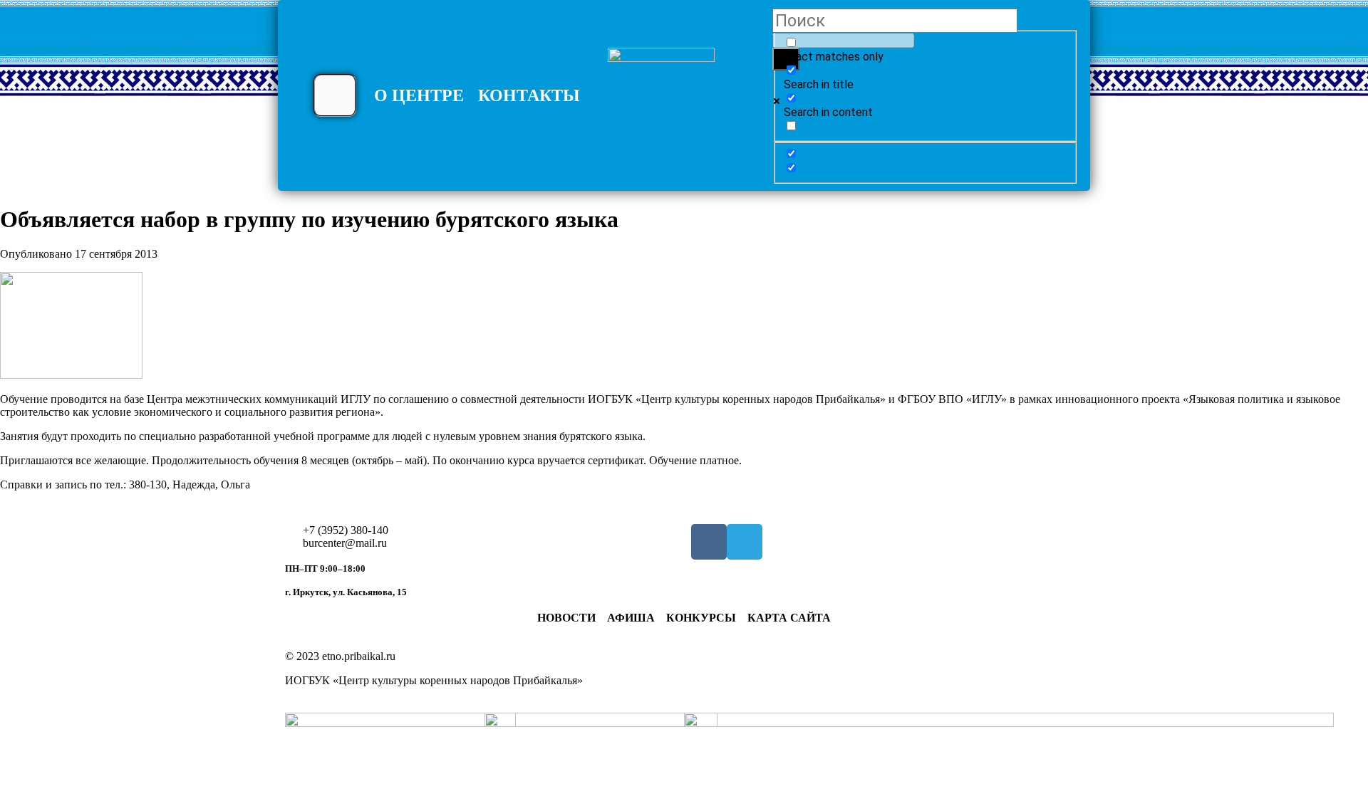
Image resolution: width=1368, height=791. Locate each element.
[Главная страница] (661, 101)
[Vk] (709, 542)
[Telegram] (744, 542)
